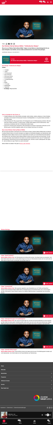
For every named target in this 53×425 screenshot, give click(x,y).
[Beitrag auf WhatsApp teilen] (6, 44)
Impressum (3, 407)
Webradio (3, 369)
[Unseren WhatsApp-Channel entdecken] (47, 407)
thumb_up (50, 415)
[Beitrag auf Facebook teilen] (9, 44)
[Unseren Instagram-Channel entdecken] (51, 407)
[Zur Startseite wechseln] (4, 2)
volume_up (42, 415)
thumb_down (45, 415)
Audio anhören (47, 253)
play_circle (47, 414)
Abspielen (46, 59)
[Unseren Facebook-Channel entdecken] (49, 407)
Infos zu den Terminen (25, 143)
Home (2, 366)
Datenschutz (10, 407)
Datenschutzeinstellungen (20, 407)
